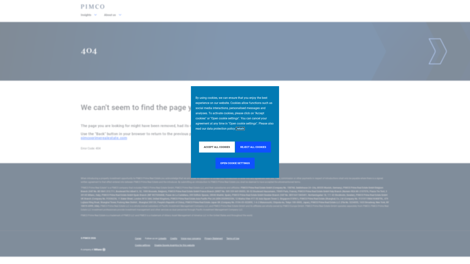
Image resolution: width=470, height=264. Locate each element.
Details (240, 128)
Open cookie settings (235, 163)
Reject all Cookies (253, 147)
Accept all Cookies (217, 147)
